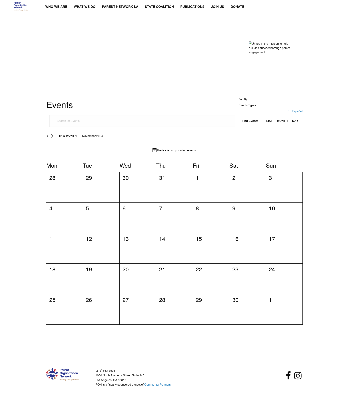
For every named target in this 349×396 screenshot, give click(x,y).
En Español (295, 111)
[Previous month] (47, 136)
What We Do (84, 6)
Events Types (247, 105)
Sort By (243, 99)
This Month (68, 135)
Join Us (217, 6)
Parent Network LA (120, 6)
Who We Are (56, 6)
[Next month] (52, 136)
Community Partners (157, 384)
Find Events (250, 121)
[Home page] (21, 6)
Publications (192, 6)
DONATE (237, 6)
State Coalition (159, 6)
